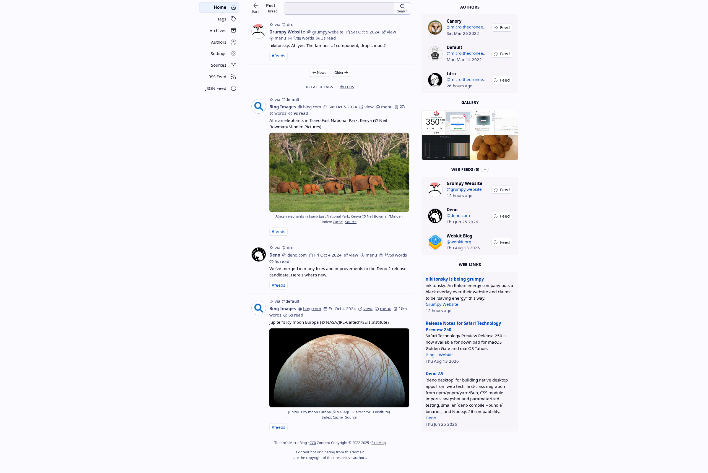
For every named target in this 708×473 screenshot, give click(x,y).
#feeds (278, 55)
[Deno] (435, 215)
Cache (338, 221)
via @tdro (284, 24)
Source (350, 221)
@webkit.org (459, 241)
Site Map (378, 442)
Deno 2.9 (435, 373)
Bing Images (282, 106)
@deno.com (458, 215)
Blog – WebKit (439, 354)
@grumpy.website (464, 189)
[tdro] (435, 80)
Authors (470, 7)
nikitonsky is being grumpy (455, 279)
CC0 (312, 442)
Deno (274, 255)
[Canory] (435, 27)
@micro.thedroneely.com (471, 27)
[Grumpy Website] (435, 189)
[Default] (435, 53)
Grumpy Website (287, 32)
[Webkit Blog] (435, 242)
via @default (287, 99)
